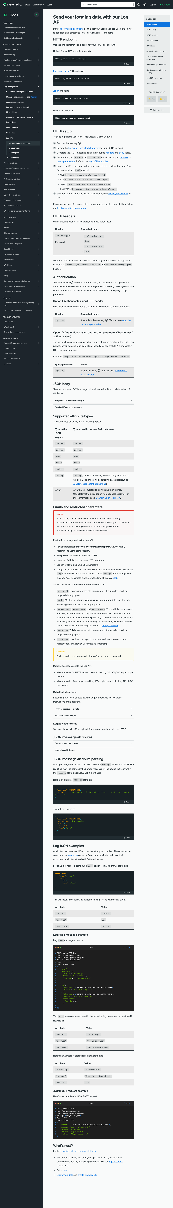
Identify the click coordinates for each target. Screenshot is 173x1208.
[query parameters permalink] (73, 336)
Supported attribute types (157, 51)
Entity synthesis (110, 625)
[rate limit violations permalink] (77, 692)
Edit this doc (158, 110)
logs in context (116, 1161)
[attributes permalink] (94, 737)
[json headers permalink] (77, 216)
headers (110, 152)
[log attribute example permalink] (89, 934)
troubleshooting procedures (71, 207)
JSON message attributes (157, 64)
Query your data (65, 1174)
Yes (151, 99)
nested (71, 855)
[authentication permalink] (77, 277)
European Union (61, 70)
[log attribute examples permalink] (85, 846)
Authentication (152, 40)
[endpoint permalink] (78, 39)
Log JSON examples (154, 78)
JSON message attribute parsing (89, 483)
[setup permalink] (73, 131)
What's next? (152, 83)
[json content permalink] (72, 384)
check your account (118, 193)
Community (38, 4)
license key (71, 143)
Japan (56, 90)
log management (101, 204)
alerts (67, 1170)
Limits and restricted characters (155, 57)
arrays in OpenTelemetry (107, 497)
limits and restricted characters (84, 147)
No (162, 99)
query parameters (66, 161)
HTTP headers (152, 35)
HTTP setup (151, 29)
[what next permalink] (74, 1145)
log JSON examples (98, 161)
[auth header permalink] (105, 300)
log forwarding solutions (71, 28)
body (121, 152)
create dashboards (87, 1174)
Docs (27, 4)
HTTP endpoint (153, 24)
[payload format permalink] (78, 723)
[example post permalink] (90, 1090)
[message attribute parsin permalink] (105, 759)
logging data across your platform (79, 1150)
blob (115, 577)
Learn (49, 4)
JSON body (151, 46)
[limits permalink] (104, 507)
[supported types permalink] (94, 416)
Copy (128, 64)
